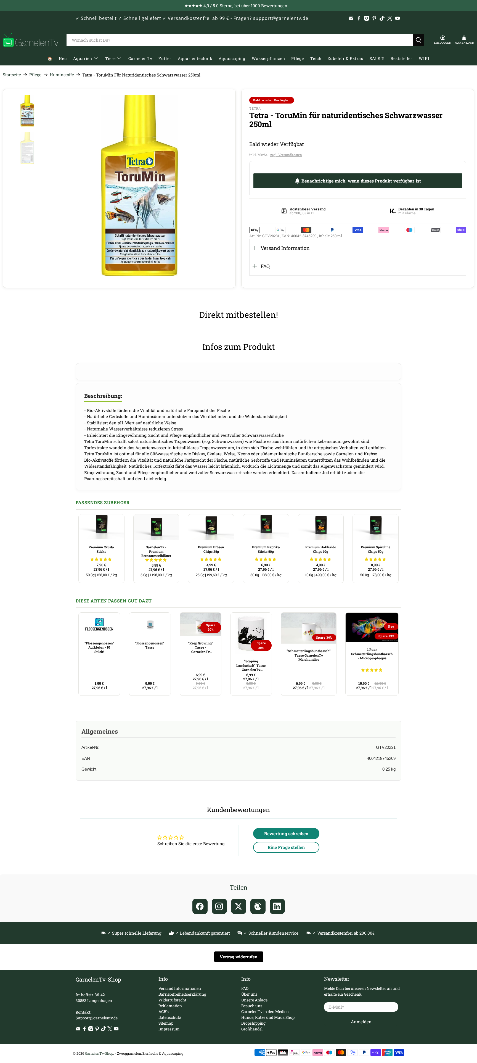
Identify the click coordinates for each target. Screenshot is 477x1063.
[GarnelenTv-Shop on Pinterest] (374, 18)
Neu (63, 58)
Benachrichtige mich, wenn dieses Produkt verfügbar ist (361, 181)
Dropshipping (253, 1023)
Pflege (297, 58)
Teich (316, 58)
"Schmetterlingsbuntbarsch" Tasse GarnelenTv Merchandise (309, 655)
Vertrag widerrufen (239, 956)
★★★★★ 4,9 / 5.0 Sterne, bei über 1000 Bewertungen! (236, 5)
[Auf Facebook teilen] (200, 906)
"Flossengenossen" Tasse (150, 645)
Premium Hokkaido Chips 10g (320, 549)
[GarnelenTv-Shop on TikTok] (382, 18)
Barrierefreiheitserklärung (182, 994)
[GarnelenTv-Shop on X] (389, 18)
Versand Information (285, 248)
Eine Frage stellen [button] (286, 847)
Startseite (12, 75)
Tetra (255, 108)
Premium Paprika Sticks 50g (266, 549)
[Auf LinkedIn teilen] (277, 906)
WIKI (424, 58)
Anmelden (361, 1021)
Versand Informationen (179, 988)
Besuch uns (251, 1005)
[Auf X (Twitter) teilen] (238, 906)
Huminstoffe (62, 75)
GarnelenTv (140, 58)
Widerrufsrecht (172, 1000)
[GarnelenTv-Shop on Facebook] (358, 18)
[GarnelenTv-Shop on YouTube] (397, 18)
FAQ (265, 266)
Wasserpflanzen (268, 58)
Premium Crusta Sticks (101, 549)
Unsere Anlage (254, 1000)
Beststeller (401, 58)
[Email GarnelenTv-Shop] (351, 18)
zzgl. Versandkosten (286, 154)
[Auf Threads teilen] (258, 906)
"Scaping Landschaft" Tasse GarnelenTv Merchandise (251, 665)
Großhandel (252, 1029)
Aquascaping (232, 58)
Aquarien (82, 58)
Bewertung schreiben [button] (286, 833)
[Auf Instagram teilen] (219, 906)
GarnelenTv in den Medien (265, 1011)
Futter (164, 58)
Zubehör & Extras (345, 58)
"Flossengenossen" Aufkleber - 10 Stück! (99, 647)
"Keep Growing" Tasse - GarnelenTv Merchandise (200, 647)
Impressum (169, 1029)
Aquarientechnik (195, 58)
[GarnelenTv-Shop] (30, 40)
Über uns (249, 994)
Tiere (110, 58)
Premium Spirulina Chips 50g (376, 549)
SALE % (377, 58)
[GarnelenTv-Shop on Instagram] (366, 18)
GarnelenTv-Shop (99, 1053)
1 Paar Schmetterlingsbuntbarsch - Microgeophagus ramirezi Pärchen (372, 653)
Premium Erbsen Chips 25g (211, 549)
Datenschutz (169, 1017)
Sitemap (165, 1023)
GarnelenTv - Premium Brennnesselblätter (156, 551)
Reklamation (170, 1005)
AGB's (163, 1011)
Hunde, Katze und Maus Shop (268, 1017)
